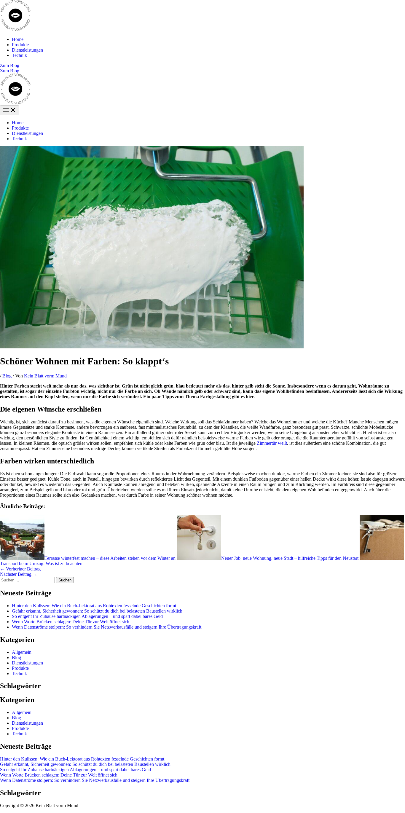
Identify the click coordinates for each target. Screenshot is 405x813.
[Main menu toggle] (9, 110)
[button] (202, 65)
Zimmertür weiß (272, 443)
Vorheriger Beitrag (20, 568)
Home (17, 39)
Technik (19, 55)
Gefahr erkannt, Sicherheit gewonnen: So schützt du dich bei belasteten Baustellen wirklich (97, 610)
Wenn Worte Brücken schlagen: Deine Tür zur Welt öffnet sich (70, 621)
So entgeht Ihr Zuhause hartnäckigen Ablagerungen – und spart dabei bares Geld (87, 616)
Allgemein (21, 652)
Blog (7, 375)
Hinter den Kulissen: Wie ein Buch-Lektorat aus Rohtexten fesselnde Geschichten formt (94, 605)
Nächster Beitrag (18, 574)
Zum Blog (9, 70)
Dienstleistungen (27, 49)
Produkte (20, 44)
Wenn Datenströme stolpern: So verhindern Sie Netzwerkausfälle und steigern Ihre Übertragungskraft (106, 626)
